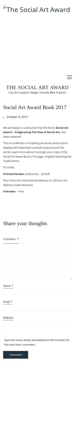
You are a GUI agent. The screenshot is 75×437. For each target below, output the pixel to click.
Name (8, 286)
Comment (11, 239)
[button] (69, 77)
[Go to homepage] (36, 37)
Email (7, 301)
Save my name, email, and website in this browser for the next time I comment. (37, 342)
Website (8, 317)
